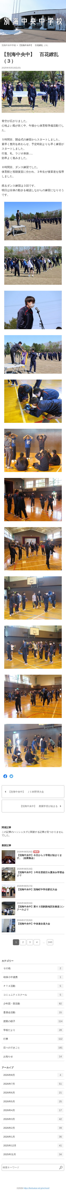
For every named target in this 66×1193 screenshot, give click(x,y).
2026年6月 (32, 1094)
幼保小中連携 (32, 979)
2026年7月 (32, 1085)
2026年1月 (32, 1138)
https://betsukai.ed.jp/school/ (36, 1188)
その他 (32, 970)
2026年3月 (32, 1120)
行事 (32, 1040)
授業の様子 (32, 1023)
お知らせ (32, 1058)
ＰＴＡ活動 (32, 987)
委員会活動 (32, 1014)
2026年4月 (32, 1112)
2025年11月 (32, 1156)
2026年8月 (32, 1076)
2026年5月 (32, 1103)
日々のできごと (32, 1049)
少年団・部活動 (32, 1005)
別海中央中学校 (9, 45)
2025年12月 (32, 1147)
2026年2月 (32, 1129)
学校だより (32, 1031)
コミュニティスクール (32, 996)
